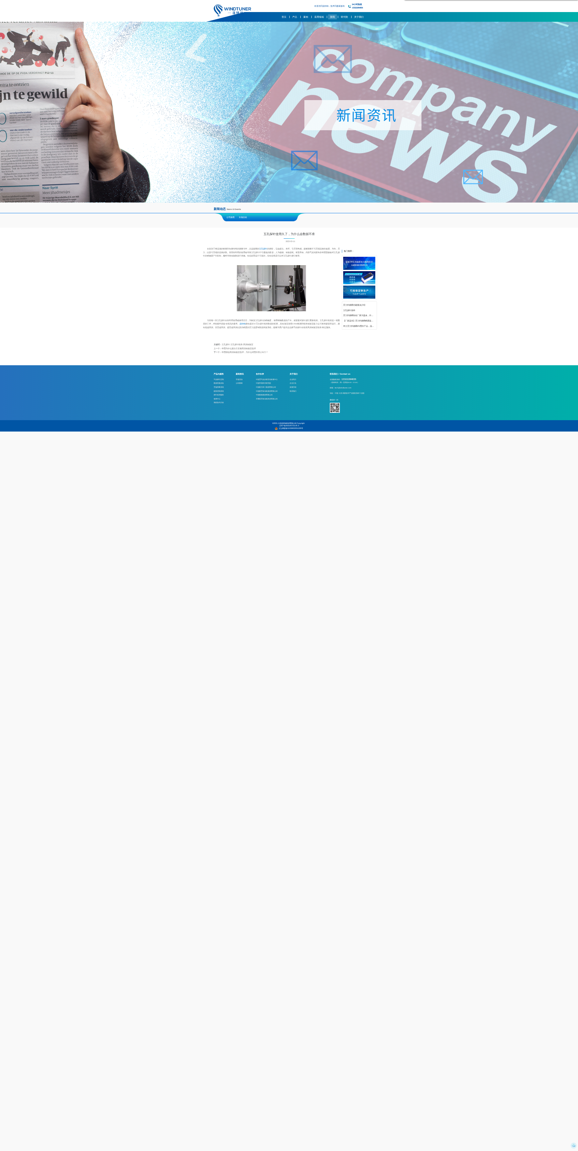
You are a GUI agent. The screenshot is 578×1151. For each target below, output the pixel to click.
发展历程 (293, 387)
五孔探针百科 (349, 310)
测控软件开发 (219, 402)
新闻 (332, 17)
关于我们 (359, 17)
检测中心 (217, 399)
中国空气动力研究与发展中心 (267, 379)
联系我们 (293, 391)
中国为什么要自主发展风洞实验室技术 (239, 349)
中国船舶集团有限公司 (264, 395)
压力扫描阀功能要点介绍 (354, 305)
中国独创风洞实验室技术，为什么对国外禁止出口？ (245, 352)
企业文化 (293, 383)
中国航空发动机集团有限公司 (267, 391)
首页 (284, 17)
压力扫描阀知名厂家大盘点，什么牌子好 (359, 315)
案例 (305, 17)
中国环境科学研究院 (263, 383)
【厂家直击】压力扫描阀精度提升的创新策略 (359, 321)
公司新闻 (230, 217)
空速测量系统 (219, 387)
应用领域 (319, 17)
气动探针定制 (219, 379)
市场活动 (243, 217)
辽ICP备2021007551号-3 (289, 426)
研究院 (344, 17)
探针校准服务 (219, 395)
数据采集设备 (219, 383)
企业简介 (293, 379)
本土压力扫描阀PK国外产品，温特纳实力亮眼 (359, 326)
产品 (294, 17)
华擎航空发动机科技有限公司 (267, 399)
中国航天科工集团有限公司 (266, 387)
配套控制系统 (219, 391)
